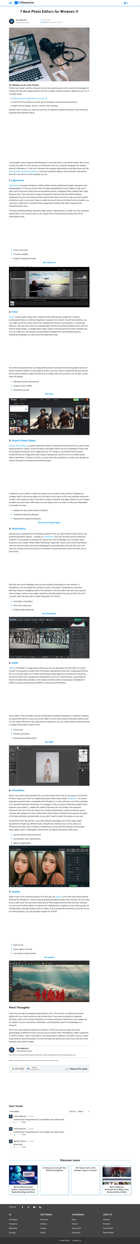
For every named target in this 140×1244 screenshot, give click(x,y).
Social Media (108, 1228)
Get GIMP (49, 742)
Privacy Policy (64, 1241)
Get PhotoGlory (49, 614)
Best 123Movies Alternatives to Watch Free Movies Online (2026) (117, 1189)
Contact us (77, 1241)
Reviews (106, 1220)
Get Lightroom (49, 262)
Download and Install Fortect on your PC (29, 98)
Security (12, 1233)
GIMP (15, 663)
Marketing (13, 1228)
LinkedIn (40, 1207)
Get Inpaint (49, 957)
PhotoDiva (18, 790)
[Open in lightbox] (49, 286)
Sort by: (72, 1111)
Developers (13, 1220)
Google (43, 1228)
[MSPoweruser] (24, 3)
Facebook (22, 1207)
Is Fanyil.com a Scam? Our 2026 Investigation (54, 1169)
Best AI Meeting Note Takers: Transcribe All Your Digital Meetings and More (23, 1189)
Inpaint (16, 891)
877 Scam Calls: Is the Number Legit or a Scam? (85, 1169)
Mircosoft (44, 1220)
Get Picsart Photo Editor (49, 523)
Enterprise (13, 1224)
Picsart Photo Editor (24, 440)
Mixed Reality (108, 1233)
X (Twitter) (28, 1207)
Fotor (15, 311)
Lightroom (17, 180)
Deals (74, 1220)
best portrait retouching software (23, 171)
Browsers (107, 1224)
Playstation (76, 1233)
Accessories (76, 1228)
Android (43, 1224)
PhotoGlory (19, 528)
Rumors (75, 1224)
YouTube (34, 1207)
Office (42, 1233)
